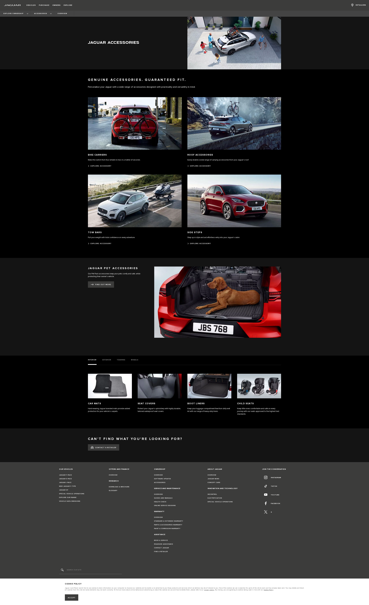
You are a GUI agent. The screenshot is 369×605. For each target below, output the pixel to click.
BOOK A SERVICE (161, 540)
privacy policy (209, 590)
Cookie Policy (268, 590)
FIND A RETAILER (161, 551)
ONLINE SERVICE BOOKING (165, 505)
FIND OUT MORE (103, 285)
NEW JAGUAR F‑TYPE (67, 486)
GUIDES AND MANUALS (163, 498)
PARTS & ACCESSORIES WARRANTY (168, 525)
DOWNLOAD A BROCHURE (119, 487)
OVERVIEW (113, 475)
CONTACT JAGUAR (161, 548)
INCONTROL (212, 494)
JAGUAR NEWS (213, 479)
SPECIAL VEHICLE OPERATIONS (71, 494)
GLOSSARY (113, 490)
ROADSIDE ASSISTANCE (163, 544)
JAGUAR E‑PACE (65, 479)
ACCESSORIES (159, 482)
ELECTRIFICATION (215, 498)
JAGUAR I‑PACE (65, 482)
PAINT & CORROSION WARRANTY (167, 528)
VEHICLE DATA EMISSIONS (69, 501)
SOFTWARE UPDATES (162, 479)
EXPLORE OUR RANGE (68, 497)
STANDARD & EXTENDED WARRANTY (168, 521)
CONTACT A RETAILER (105, 448)
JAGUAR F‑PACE (65, 475)
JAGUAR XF (63, 490)
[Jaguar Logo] (12, 5)
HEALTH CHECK (160, 502)
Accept (72, 598)
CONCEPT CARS (214, 482)
